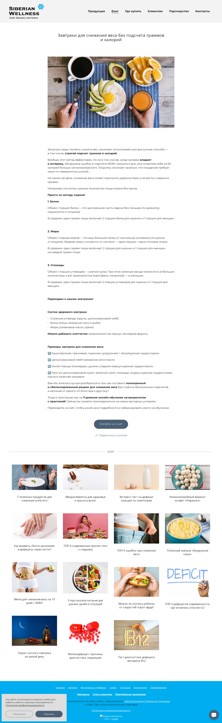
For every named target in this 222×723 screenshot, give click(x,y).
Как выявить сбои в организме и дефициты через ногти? (34, 547)
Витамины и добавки (93, 687)
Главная (60, 687)
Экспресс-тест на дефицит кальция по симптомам (136, 498)
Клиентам (155, 11)
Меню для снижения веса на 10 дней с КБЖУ (34, 601)
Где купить (133, 11)
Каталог (73, 687)
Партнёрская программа (130, 694)
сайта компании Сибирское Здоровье (147, 701)
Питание (125, 687)
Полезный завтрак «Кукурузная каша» (187, 552)
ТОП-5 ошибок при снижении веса (136, 552)
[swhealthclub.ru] (26, 11)
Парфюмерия (158, 687)
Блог (115, 11)
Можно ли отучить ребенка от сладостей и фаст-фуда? (136, 605)
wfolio (115, 719)
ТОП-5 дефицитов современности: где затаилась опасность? (187, 605)
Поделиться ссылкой (113, 435)
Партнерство (179, 11)
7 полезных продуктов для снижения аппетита (34, 498)
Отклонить (19, 714)
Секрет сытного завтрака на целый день (34, 654)
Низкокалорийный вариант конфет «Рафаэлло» (188, 498)
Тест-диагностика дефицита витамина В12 (136, 659)
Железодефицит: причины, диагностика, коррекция (85, 655)
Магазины (83, 694)
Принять (49, 714)
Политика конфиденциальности (111, 710)
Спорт (113, 687)
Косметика (140, 687)
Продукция (96, 11)
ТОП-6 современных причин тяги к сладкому (85, 547)
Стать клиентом (103, 694)
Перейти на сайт (111, 424)
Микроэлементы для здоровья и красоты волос (85, 498)
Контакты (202, 11)
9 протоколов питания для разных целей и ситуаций (85, 602)
